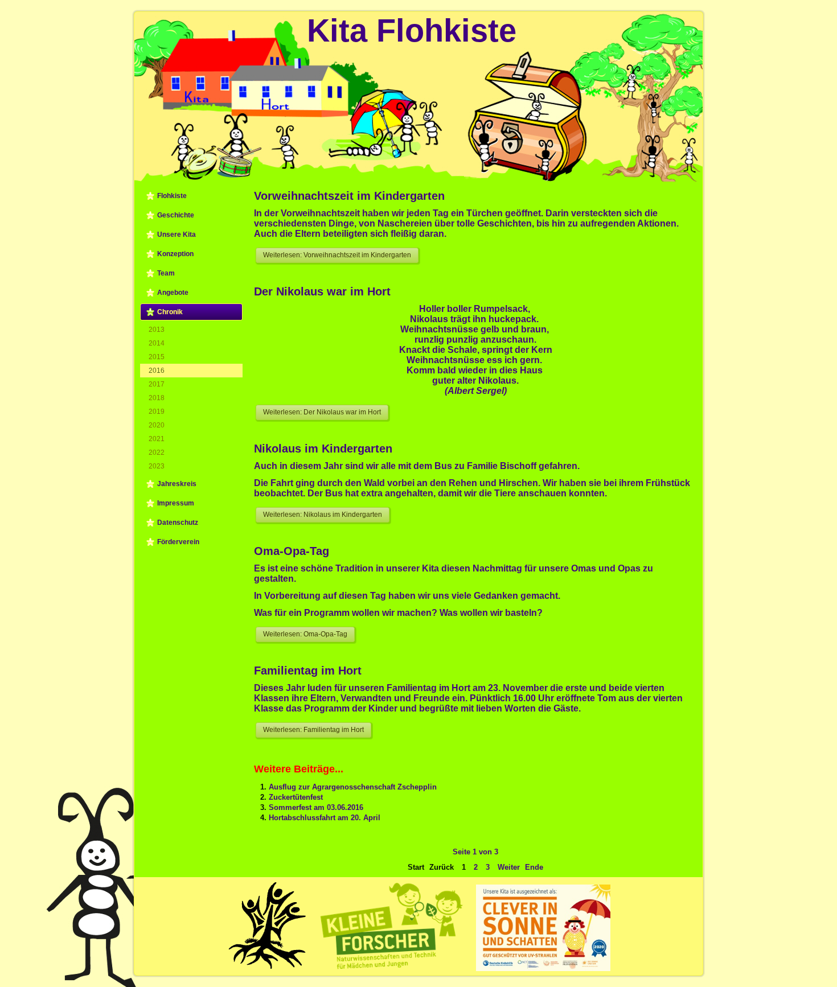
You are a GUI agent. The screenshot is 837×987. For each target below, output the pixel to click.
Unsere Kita (176, 234)
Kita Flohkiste (411, 30)
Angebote (172, 293)
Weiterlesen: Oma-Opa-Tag (305, 634)
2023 (157, 466)
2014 (157, 343)
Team (166, 273)
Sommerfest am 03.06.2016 (316, 807)
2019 (157, 412)
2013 (157, 330)
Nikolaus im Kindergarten (323, 448)
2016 (157, 371)
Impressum (175, 503)
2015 (157, 357)
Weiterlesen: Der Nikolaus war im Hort (322, 412)
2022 (157, 453)
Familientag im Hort (308, 670)
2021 (157, 439)
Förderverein (178, 542)
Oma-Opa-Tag (291, 551)
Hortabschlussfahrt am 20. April (324, 817)
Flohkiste (172, 196)
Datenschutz (177, 523)
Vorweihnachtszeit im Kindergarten (349, 196)
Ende (534, 867)
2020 (157, 425)
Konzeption (175, 254)
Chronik (170, 312)
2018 (157, 398)
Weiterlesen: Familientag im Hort (313, 730)
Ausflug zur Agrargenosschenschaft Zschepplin (353, 787)
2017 (157, 384)
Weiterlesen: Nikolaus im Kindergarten (322, 515)
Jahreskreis (176, 484)
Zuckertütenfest (296, 797)
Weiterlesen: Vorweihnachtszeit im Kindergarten (337, 255)
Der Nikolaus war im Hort (322, 291)
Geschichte (175, 215)
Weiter (509, 867)
